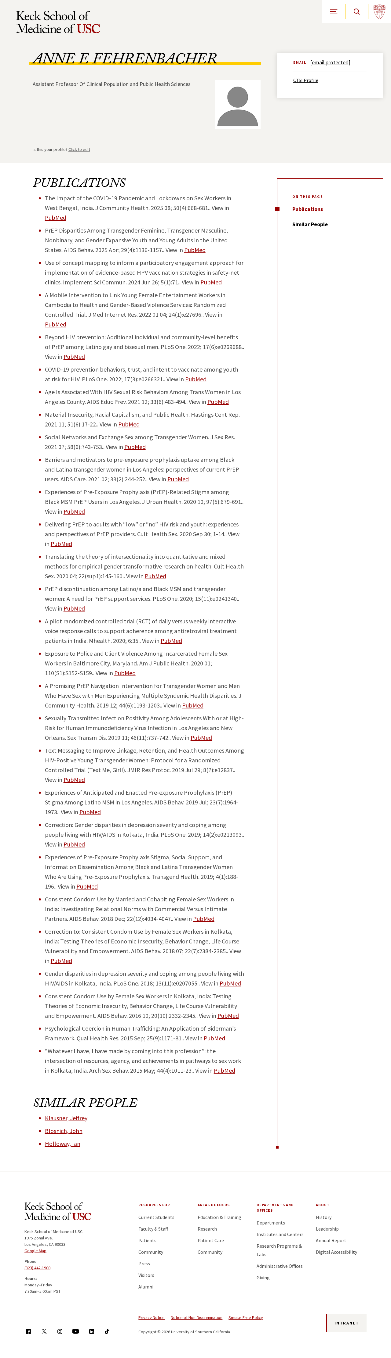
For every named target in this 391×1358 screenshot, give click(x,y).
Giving (263, 1277)
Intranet (346, 1323)
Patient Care (211, 1240)
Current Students (156, 1217)
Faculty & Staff (153, 1229)
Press (144, 1263)
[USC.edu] (379, 11)
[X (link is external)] (44, 1331)
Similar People (310, 224)
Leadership (327, 1229)
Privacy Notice (151, 1317)
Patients (147, 1240)
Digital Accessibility (336, 1252)
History (323, 1217)
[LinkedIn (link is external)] (91, 1331)
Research (207, 1229)
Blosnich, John (63, 1131)
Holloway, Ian (62, 1143)
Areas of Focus (214, 1205)
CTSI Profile (305, 80)
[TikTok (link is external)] (107, 1331)
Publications (307, 208)
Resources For (154, 1205)
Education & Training (219, 1217)
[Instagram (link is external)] (60, 1331)
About (323, 1205)
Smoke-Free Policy (245, 1317)
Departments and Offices (275, 1208)
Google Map (35, 1250)
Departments (271, 1223)
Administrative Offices (280, 1266)
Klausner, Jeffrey (66, 1118)
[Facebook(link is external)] (28, 1331)
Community (150, 1252)
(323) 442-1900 (37, 1268)
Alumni (145, 1287)
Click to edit (79, 149)
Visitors (146, 1275)
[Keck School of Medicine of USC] (57, 1212)
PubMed (55, 217)
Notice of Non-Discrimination (196, 1317)
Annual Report (331, 1240)
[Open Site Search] (356, 11)
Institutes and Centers (280, 1234)
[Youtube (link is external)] (75, 1331)
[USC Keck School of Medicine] (58, 22)
